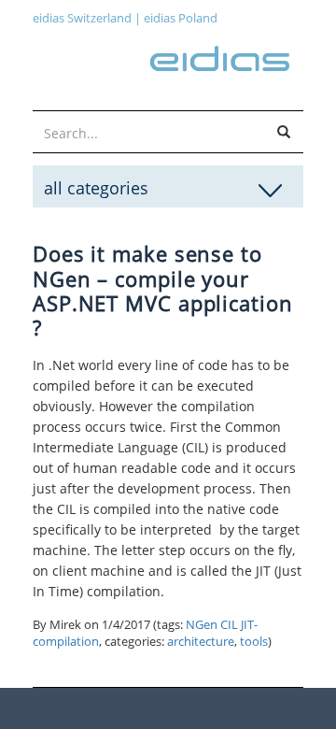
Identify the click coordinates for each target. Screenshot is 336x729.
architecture (200, 642)
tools (254, 642)
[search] (283, 133)
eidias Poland (180, 17)
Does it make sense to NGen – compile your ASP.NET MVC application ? (163, 290)
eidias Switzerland (82, 17)
